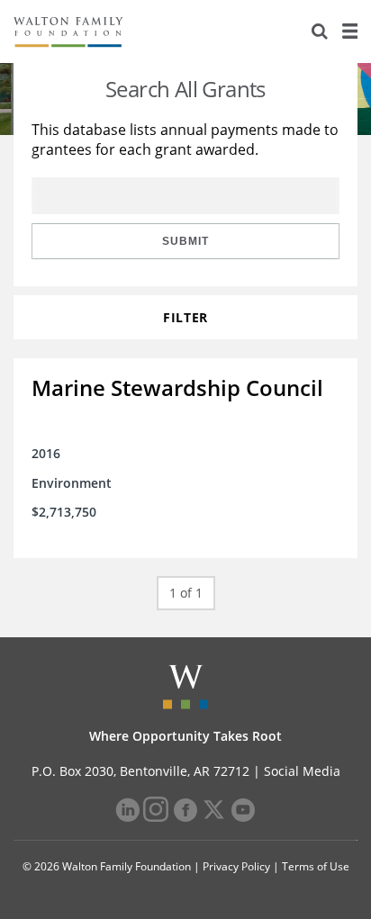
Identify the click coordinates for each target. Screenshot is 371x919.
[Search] (320, 31)
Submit (185, 241)
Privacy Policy (236, 866)
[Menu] (349, 31)
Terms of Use (315, 866)
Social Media (302, 770)
